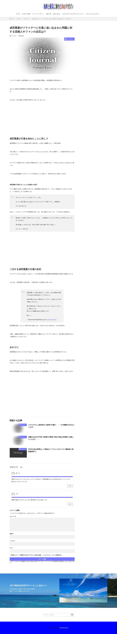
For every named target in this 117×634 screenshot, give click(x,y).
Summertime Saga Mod (92, 14)
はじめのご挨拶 (26, 14)
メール (12, 540)
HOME (18, 14)
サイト (11, 547)
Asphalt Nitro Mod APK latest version (73, 14)
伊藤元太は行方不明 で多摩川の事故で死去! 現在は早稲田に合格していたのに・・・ (51, 438)
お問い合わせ (56, 14)
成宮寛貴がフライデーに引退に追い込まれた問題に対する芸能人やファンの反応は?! (51, 18)
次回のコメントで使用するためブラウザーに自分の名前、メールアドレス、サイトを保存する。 (37, 555)
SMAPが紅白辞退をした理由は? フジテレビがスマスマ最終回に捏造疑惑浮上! (50, 450)
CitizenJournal (63, 627)
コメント (13, 516)
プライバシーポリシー (38, 14)
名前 (12, 533)
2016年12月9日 (52, 319)
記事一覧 (48, 14)
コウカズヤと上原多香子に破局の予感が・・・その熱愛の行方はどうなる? (51, 426)
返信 (70, 485)
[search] (72, 614)
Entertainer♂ (27, 18)
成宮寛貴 (22, 35)
